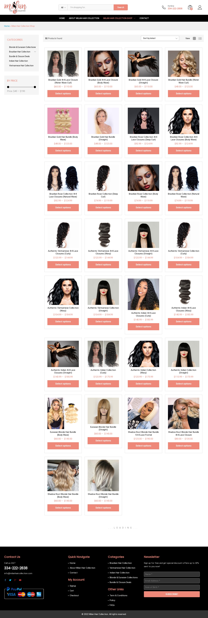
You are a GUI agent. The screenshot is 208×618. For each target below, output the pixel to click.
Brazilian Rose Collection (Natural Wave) (183, 195)
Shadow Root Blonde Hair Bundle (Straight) (103, 495)
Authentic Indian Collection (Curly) (103, 371)
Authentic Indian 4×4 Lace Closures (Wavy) (183, 309)
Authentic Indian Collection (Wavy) (143, 371)
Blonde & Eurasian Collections (22, 47)
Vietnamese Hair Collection (21, 65)
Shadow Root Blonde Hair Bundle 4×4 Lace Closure (183, 433)
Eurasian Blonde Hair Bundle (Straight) (103, 428)
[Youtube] (20, 580)
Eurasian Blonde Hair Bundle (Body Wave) (63, 433)
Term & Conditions (118, 595)
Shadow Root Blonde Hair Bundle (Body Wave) (63, 495)
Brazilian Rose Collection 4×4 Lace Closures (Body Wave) (183, 138)
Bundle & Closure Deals (19, 56)
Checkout (74, 595)
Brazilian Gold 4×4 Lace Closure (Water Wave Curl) (63, 81)
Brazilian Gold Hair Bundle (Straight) (103, 138)
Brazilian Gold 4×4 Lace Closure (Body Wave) (103, 81)
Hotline (171, 6)
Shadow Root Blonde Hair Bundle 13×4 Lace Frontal (143, 433)
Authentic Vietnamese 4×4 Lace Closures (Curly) (63, 252)
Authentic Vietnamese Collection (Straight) (103, 309)
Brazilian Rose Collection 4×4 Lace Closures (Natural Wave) (63, 195)
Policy (112, 600)
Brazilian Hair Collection (19, 52)
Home (62, 18)
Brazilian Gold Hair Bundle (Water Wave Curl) (183, 81)
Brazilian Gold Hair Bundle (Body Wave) (63, 138)
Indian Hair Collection (18, 61)
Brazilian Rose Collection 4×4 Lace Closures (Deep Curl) (143, 138)
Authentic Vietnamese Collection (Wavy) (63, 309)
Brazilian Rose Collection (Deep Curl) (103, 195)
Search (120, 7)
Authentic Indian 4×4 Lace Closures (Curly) (143, 314)
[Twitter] (10, 580)
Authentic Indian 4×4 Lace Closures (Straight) (63, 371)
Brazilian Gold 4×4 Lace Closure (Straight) (143, 81)
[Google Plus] (15, 580)
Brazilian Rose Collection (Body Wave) (143, 195)
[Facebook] (5, 580)
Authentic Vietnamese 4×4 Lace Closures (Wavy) (103, 252)
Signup (73, 586)
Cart (72, 590)
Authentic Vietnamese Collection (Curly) (183, 252)
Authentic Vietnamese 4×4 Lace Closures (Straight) (143, 252)
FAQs (112, 605)
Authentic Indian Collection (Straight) (183, 371)
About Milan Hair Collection (84, 18)
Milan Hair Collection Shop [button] (117, 18)
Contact (144, 18)
